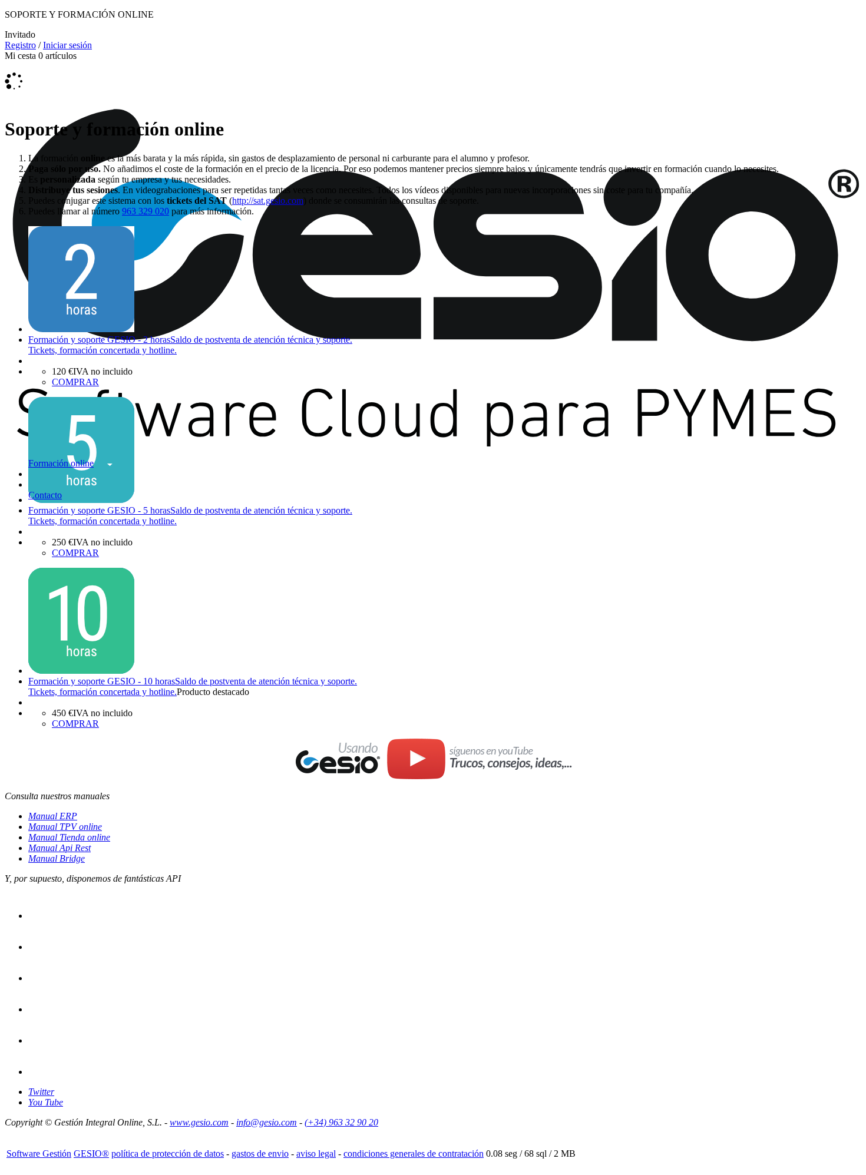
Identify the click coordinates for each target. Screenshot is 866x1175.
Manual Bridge (56, 858)
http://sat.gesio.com (267, 201)
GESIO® (91, 1153)
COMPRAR (75, 382)
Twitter (41, 1092)
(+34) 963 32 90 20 (341, 1122)
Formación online (61, 463)
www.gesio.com (199, 1122)
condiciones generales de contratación (413, 1153)
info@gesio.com (266, 1122)
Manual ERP (52, 816)
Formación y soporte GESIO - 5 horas (99, 510)
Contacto (45, 495)
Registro (20, 45)
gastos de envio (260, 1153)
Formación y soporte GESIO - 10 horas (101, 681)
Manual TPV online (65, 827)
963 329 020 (145, 211)
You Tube (45, 1102)
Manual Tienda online (69, 837)
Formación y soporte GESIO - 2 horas (99, 340)
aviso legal (316, 1153)
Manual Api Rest (59, 848)
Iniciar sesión (67, 45)
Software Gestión (38, 1153)
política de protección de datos (167, 1153)
